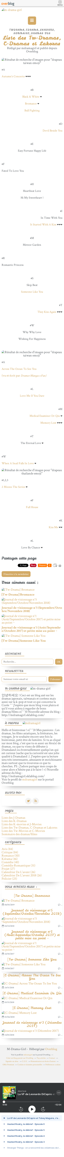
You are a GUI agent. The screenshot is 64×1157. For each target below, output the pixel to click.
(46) (10, 859)
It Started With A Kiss (43, 224)
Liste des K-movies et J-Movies (22, 824)
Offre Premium (8, 1064)
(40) (10, 862)
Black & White (30, 97)
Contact (52, 1058)
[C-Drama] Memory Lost (32, 1008)
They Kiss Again (46, 312)
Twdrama (16, 29)
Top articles (41, 1058)
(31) (18, 865)
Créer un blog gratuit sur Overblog (19, 1058)
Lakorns (47, 29)
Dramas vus (41, 33)
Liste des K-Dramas (14, 821)
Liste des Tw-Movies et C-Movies (23, 831)
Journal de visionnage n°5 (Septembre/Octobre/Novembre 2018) (32, 912)
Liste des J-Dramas (13, 818)
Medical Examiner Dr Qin (45, 416)
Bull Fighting (32, 110)
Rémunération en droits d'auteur (43, 1061)
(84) (7, 849)
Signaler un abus (12, 1061)
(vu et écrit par (24, 375)
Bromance (31, 103)
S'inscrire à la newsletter (16, 574)
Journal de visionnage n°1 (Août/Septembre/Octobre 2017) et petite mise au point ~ (32, 934)
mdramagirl (29, 779)
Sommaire (21, 33)
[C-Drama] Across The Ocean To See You (32, 977)
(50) (11, 855)
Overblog (51, 1049)
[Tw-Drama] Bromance (32, 895)
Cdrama (32, 29)
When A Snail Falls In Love (18, 463)
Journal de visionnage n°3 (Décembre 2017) (32, 1024)
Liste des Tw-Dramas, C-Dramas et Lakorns (29, 827)
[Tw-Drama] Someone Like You (32, 959)
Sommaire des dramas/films (19, 834)
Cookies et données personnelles (29, 1064)
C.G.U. (24, 1061)
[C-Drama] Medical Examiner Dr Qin (32, 993)
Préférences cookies (52, 1064)
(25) (9, 879)
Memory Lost (48, 423)
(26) (18, 872)
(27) (8, 869)
